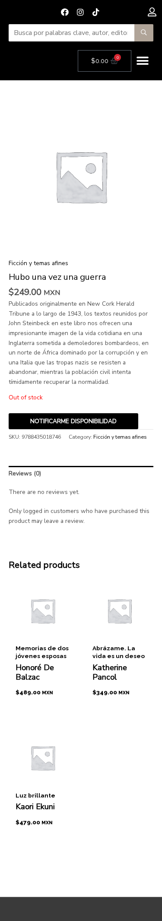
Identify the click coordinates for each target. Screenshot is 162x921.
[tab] (81, 473)
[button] (142, 61)
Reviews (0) (25, 473)
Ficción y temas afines (38, 263)
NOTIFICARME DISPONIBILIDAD (73, 421)
